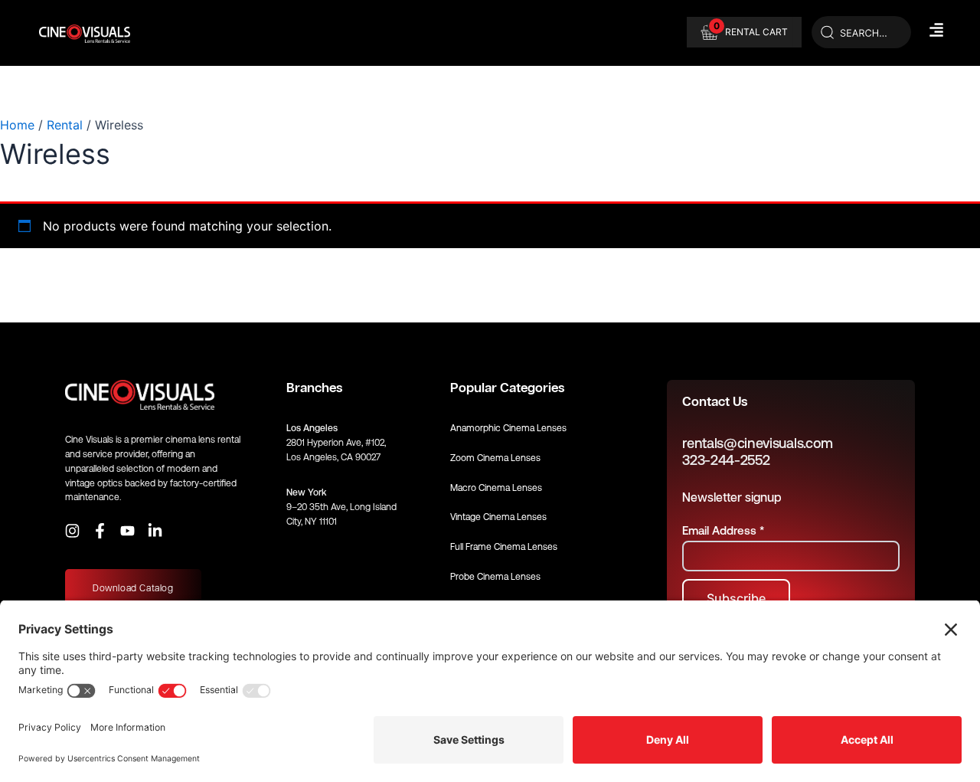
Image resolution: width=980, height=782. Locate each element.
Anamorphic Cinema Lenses (508, 428)
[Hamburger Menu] (936, 30)
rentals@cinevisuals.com (757, 443)
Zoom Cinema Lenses (495, 458)
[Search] (861, 33)
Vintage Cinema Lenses (498, 517)
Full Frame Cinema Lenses (503, 547)
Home (17, 125)
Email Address (723, 530)
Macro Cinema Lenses (496, 488)
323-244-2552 (725, 460)
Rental (65, 125)
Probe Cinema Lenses (495, 576)
